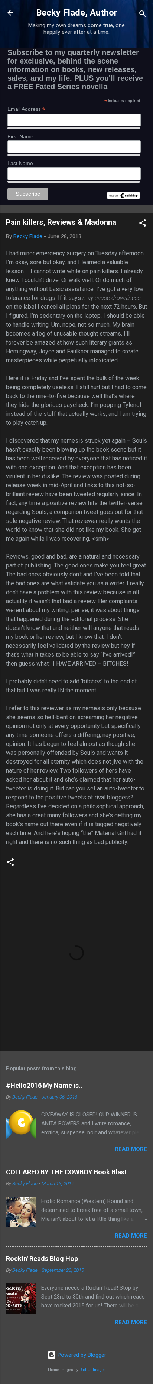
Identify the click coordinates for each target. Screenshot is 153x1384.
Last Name (20, 163)
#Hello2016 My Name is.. (44, 1085)
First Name (20, 136)
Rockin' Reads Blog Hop (42, 1258)
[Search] (142, 15)
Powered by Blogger (81, 1355)
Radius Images (92, 1369)
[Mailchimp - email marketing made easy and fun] (123, 197)
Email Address (26, 109)
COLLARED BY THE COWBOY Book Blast (66, 1172)
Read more (131, 1149)
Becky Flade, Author (76, 12)
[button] (142, 224)
